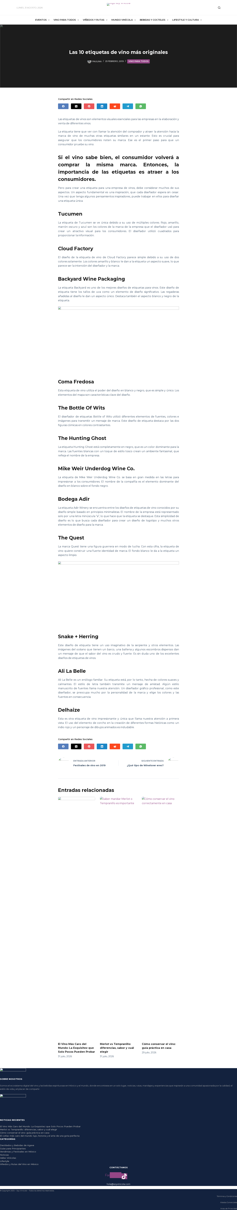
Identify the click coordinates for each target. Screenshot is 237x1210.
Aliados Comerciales (228, 1202)
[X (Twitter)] (76, 106)
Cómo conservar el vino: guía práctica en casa (24, 1132)
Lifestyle (4, 1161)
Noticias (4, 1155)
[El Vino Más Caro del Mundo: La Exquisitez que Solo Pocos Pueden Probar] (76, 918)
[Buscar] (219, 7)
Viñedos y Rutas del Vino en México (19, 1164)
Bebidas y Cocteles (152, 19)
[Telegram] (128, 106)
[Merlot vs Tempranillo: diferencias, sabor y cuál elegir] (118, 918)
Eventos (41, 19)
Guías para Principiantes (13, 1148)
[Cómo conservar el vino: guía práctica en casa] (160, 918)
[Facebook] (63, 106)
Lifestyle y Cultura (185, 19)
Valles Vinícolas (8, 1158)
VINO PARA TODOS (138, 61)
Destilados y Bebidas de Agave (17, 1145)
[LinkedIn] (102, 106)
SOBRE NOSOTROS (11, 1079)
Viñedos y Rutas (93, 19)
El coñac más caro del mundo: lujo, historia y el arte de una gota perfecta (39, 1135)
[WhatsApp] (140, 106)
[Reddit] (115, 106)
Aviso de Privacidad (228, 1208)
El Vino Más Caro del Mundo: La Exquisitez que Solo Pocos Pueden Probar (76, 1047)
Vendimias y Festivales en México (18, 1151)
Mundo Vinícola (122, 19)
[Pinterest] (89, 106)
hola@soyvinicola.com (118, 1184)
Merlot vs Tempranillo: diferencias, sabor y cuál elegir (117, 1047)
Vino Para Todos (65, 19)
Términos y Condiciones (227, 1196)
